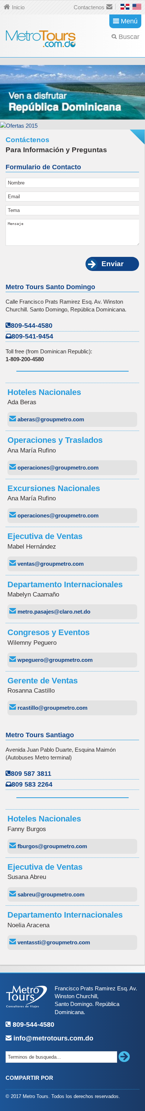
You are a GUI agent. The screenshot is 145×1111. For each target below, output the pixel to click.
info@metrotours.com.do (52, 1038)
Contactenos (89, 7)
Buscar (129, 36)
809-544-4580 (32, 1024)
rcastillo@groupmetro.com (51, 708)
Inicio (18, 7)
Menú (129, 21)
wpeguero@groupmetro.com (54, 660)
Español (124, 7)
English (136, 7)
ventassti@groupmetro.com (53, 942)
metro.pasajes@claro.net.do (53, 611)
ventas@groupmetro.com (50, 564)
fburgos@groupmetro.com (51, 846)
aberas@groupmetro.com (50, 419)
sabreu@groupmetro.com (50, 894)
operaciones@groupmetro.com (57, 467)
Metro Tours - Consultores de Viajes (41, 37)
